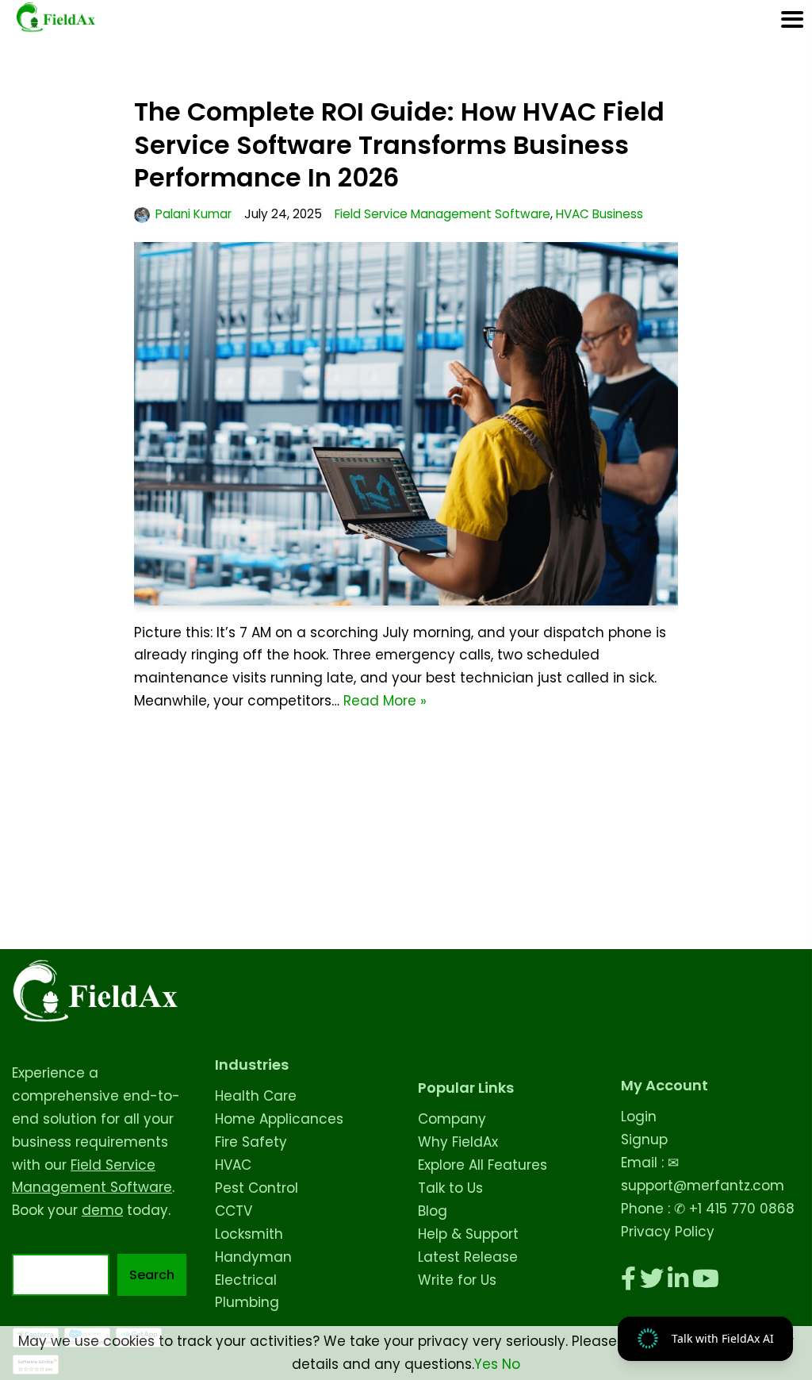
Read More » (385, 700)
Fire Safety (251, 1141)
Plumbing (247, 1302)
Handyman (253, 1257)
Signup (644, 1139)
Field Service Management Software (442, 214)
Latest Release (468, 1257)
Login (639, 1116)
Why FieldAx (458, 1141)
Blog (432, 1210)
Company (452, 1118)
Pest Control (256, 1187)
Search (151, 1275)
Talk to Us (450, 1187)
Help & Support (468, 1234)
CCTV (233, 1210)
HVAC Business (599, 214)
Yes (486, 1364)
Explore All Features (482, 1164)
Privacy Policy (667, 1231)
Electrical (246, 1280)
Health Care (256, 1095)
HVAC (233, 1164)
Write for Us (457, 1280)
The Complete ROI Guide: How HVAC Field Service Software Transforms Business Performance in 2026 (399, 144)
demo (102, 1210)
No (511, 1364)
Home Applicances (279, 1118)
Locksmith (249, 1234)
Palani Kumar (193, 214)
